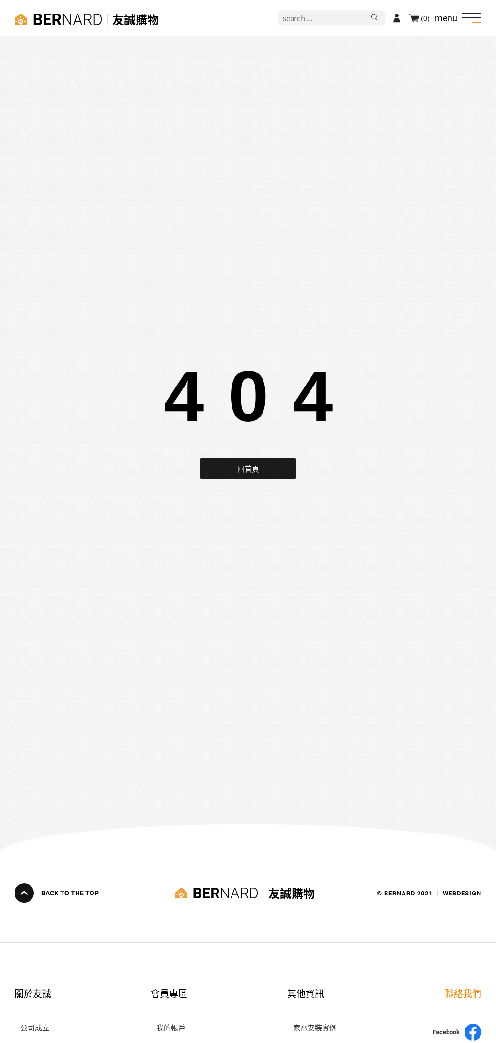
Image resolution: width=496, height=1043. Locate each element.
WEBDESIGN (462, 893)
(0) (425, 18)
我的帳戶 (171, 1027)
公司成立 (34, 1027)
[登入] (396, 18)
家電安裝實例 (315, 1027)
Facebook (446, 1032)
